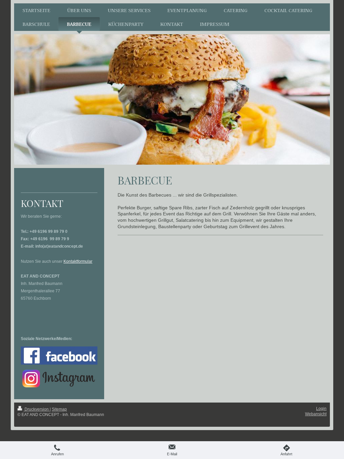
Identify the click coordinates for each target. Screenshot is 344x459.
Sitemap (59, 409)
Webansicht (316, 414)
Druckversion (37, 409)
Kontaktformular (77, 261)
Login (321, 408)
